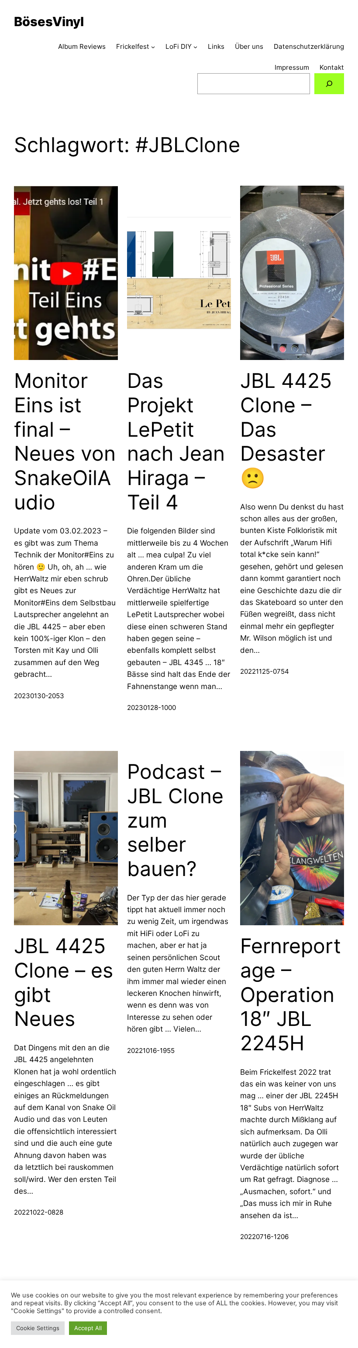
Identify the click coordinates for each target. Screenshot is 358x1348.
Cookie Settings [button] (37, 1327)
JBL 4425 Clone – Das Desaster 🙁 (286, 429)
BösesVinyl (49, 21)
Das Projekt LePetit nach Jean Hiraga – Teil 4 (176, 441)
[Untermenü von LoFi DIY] (195, 47)
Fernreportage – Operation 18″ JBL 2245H (290, 994)
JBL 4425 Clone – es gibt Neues (63, 982)
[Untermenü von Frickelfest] (153, 47)
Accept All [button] (88, 1327)
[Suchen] (329, 83)
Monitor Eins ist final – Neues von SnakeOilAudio (65, 441)
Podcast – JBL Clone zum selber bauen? (175, 820)
